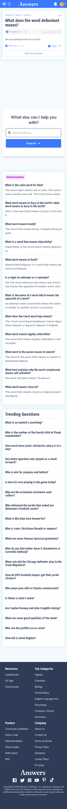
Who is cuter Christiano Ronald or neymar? (31, 528)
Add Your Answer (33, 53)
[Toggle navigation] (4, 4)
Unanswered (12, 686)
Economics (40, 717)
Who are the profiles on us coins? (25, 628)
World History (42, 692)
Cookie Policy (42, 759)
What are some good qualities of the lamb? (31, 618)
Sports (18, 15)
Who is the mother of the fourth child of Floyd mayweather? (33, 434)
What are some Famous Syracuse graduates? (32, 538)
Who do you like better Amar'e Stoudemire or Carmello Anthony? (32, 550)
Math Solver (11, 753)
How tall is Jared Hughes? (20, 638)
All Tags (9, 680)
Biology (38, 686)
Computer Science (44, 710)
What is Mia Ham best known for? (25, 518)
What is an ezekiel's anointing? (23, 422)
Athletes (27, 15)
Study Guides (12, 747)
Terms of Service (43, 741)
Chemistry (40, 680)
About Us (40, 728)
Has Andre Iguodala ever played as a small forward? (31, 460)
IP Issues (39, 765)
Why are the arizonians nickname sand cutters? (28, 493)
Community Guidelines (16, 728)
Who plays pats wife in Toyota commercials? (32, 588)
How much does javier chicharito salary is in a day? (33, 447)
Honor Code (11, 735)
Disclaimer (40, 753)
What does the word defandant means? (32, 23)
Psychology (41, 704)
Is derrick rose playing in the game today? (30, 482)
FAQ (7, 759)
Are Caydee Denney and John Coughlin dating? (32, 608)
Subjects (9, 15)
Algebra (39, 674)
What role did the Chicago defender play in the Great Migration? (33, 563)
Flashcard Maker (13, 741)
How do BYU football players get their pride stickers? (32, 576)
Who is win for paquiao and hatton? (26, 472)
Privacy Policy (42, 747)
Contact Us (41, 735)
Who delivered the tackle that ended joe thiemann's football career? (29, 507)
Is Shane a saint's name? (19, 598)
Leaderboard (12, 674)
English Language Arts (46, 698)
